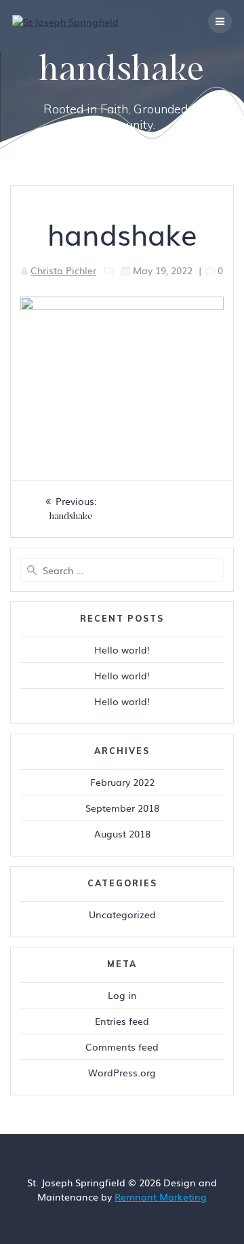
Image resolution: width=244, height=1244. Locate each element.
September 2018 (122, 807)
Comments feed (122, 1046)
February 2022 (122, 782)
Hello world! (122, 649)
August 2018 (122, 833)
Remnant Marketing (161, 1196)
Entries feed (122, 1021)
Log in (122, 995)
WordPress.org (122, 1072)
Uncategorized (122, 914)
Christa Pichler (63, 270)
